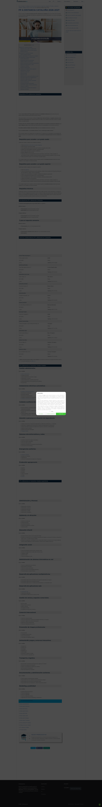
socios (44, 395)
